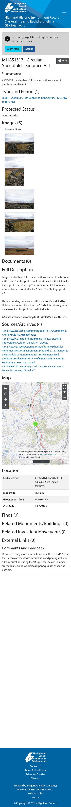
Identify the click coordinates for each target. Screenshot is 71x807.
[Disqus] (35, 619)
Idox (42, 785)
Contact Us (35, 766)
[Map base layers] (5, 394)
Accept (29, 49)
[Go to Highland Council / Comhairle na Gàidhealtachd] (15, 6)
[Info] (5, 400)
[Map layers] (5, 388)
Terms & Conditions (35, 770)
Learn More (13, 49)
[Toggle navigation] (64, 14)
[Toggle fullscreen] (64, 387)
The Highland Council (45, 803)
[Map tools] (5, 406)
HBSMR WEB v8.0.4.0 (42, 789)
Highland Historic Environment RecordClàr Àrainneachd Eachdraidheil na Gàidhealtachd (32, 21)
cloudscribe (36, 793)
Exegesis (31, 785)
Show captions (12, 129)
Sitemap (35, 778)
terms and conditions (48, 455)
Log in (35, 797)
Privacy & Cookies (35, 774)
